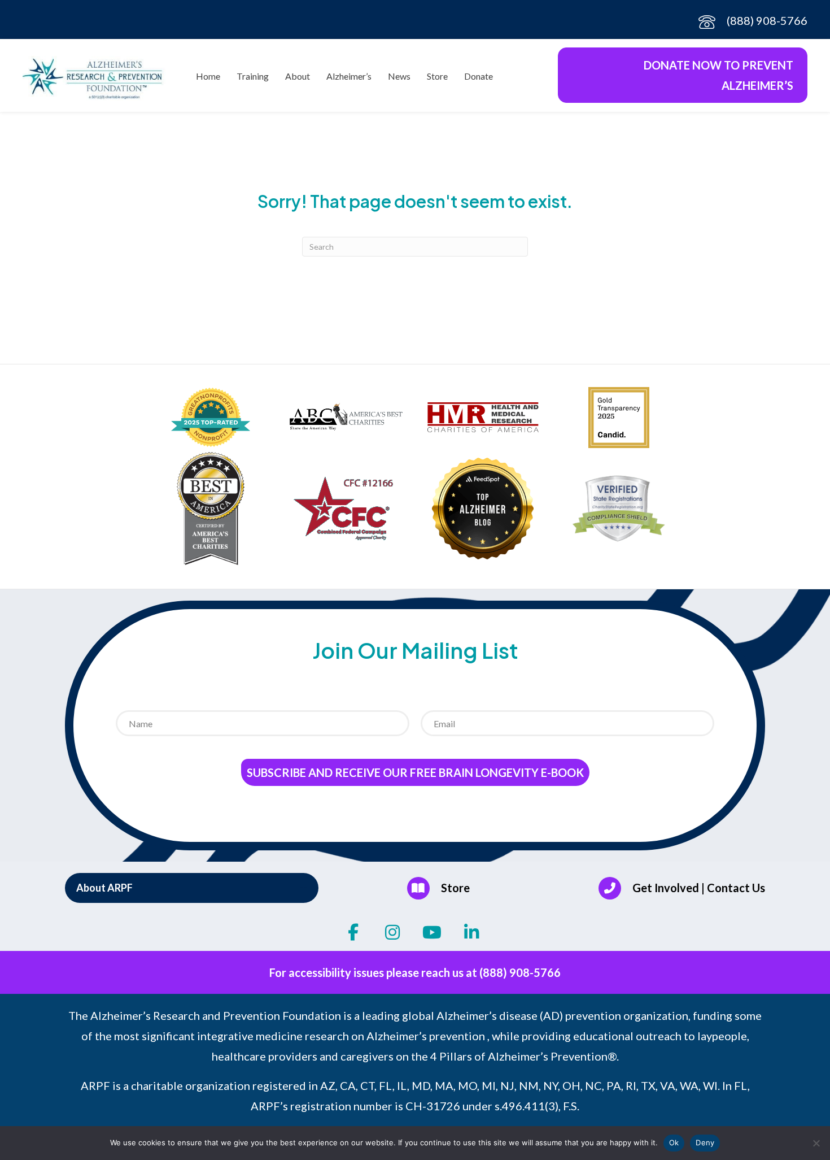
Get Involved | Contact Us (698, 887)
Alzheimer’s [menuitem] (349, 76)
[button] (191, 887)
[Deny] (816, 1143)
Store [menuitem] (437, 76)
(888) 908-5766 (767, 20)
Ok (674, 1142)
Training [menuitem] (253, 76)
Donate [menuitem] (478, 76)
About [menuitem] (297, 76)
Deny (705, 1142)
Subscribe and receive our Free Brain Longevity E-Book (415, 772)
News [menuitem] (399, 76)
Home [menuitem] (208, 76)
